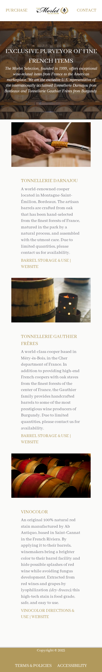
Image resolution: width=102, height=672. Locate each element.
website (40, 616)
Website (30, 266)
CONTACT (86, 10)
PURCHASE (16, 10)
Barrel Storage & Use (45, 260)
